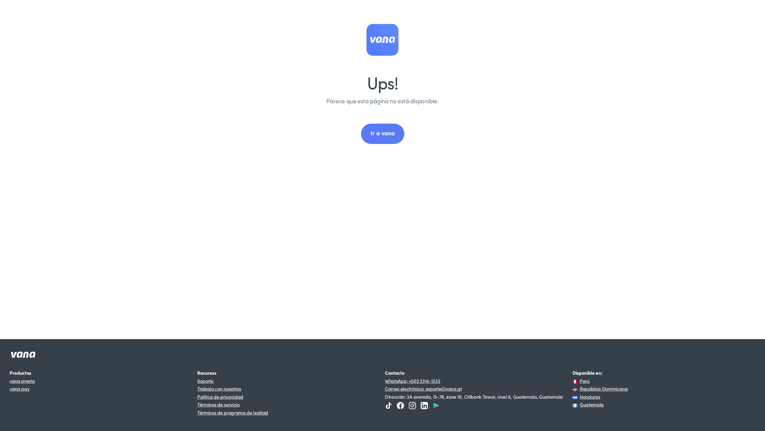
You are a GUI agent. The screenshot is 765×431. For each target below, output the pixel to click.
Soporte (205, 381)
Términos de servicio (218, 405)
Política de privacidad (220, 397)
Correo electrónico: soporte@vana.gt (423, 389)
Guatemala (592, 405)
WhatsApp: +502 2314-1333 (412, 381)
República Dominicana (604, 389)
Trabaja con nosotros (219, 389)
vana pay (19, 389)
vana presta (22, 381)
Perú (585, 381)
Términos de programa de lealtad (232, 413)
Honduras (590, 397)
